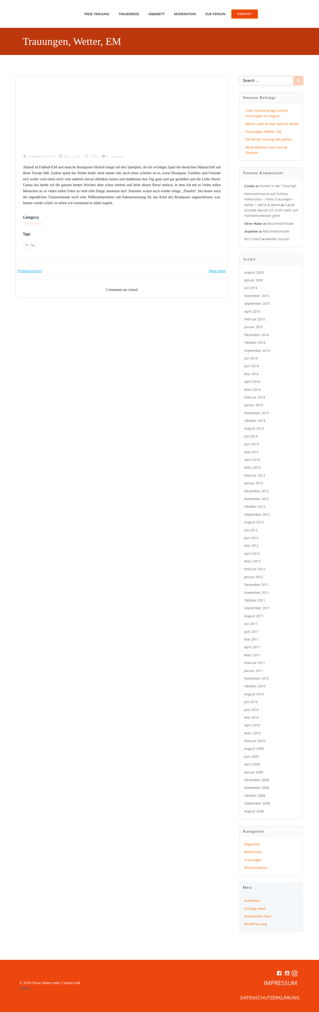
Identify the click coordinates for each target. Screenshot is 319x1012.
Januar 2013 (253, 483)
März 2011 (252, 655)
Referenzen (253, 852)
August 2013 (254, 428)
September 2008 (257, 803)
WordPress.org (255, 924)
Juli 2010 (251, 702)
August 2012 (254, 522)
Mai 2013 (251, 452)
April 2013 (252, 459)
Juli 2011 (251, 623)
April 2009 (252, 764)
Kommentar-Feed (257, 916)
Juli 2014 (251, 358)
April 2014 (252, 381)
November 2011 (256, 592)
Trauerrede (129, 14)
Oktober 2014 (254, 342)
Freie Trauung (96, 14)
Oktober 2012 (254, 506)
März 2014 (252, 389)
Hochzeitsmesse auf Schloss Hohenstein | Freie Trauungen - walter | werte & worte (269, 199)
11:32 (93, 156)
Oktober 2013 (254, 420)
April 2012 (252, 553)
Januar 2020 (253, 280)
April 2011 (252, 647)
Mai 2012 (251, 545)
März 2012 (252, 561)
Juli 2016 (251, 288)
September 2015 (257, 303)
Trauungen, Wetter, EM (263, 131)
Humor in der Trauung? (278, 186)
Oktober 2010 (254, 686)
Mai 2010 (251, 717)
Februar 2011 (254, 662)
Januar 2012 (253, 577)
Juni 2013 (251, 444)
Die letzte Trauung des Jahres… (269, 139)
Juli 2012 (251, 530)
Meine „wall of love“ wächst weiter (272, 124)
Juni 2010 (251, 709)
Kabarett (157, 14)
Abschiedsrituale (280, 223)
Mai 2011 (251, 639)
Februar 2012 (254, 569)
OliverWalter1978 (41, 156)
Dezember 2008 (256, 780)
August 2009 (254, 748)
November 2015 (256, 296)
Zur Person (215, 14)
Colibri (25, 988)
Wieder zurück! (277, 239)
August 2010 (254, 694)
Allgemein (252, 844)
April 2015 (252, 311)
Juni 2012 (251, 538)
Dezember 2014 (256, 335)
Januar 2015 (253, 327)
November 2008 (256, 787)
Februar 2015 (254, 319)
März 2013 (252, 467)
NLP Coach (252, 239)
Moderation (185, 14)
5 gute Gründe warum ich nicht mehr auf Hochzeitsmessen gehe (271, 210)
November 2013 (256, 413)
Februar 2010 (254, 741)
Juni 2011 (251, 631)
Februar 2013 (254, 475)
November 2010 (256, 678)
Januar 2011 (253, 670)
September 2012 (257, 514)
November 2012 (256, 499)
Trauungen (32, 223)
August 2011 (254, 616)
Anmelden (252, 900)
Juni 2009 (251, 756)
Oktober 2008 (254, 795)
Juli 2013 (251, 436)
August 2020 (254, 272)
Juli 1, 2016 (72, 156)
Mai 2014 (251, 374)
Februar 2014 (254, 397)
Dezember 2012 (256, 491)
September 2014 (257, 350)
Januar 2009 (253, 772)
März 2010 (252, 733)
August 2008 (254, 811)
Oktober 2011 (254, 600)
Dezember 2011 (256, 584)
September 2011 (257, 608)
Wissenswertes (256, 867)
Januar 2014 (253, 405)
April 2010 (252, 725)
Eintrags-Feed (255, 908)
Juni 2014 (251, 366)
